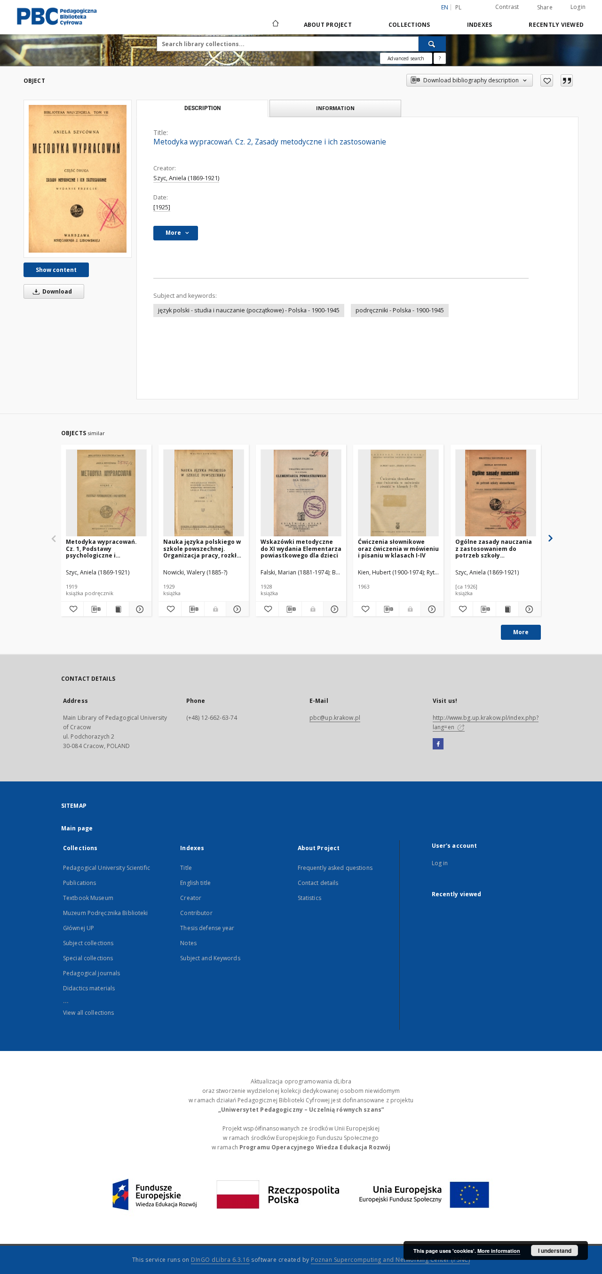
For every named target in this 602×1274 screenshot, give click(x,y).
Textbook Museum (88, 898)
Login (578, 7)
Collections (409, 25)
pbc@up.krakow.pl (334, 718)
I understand (554, 1250)
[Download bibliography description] (95, 609)
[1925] (161, 207)
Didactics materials (89, 988)
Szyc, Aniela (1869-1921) (186, 178)
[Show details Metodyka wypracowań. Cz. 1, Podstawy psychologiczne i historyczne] (139, 609)
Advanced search (406, 58)
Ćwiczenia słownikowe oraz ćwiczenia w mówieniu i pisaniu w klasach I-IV (398, 548)
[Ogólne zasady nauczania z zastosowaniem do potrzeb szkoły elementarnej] (496, 493)
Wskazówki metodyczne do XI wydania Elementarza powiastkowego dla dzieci (301, 548)
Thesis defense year (207, 928)
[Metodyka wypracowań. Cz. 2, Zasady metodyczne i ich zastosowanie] (78, 179)
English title (195, 883)
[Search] (432, 43)
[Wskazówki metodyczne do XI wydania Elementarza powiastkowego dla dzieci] (301, 493)
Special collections (88, 958)
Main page (77, 828)
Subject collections (88, 943)
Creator (190, 898)
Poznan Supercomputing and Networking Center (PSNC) (390, 1260)
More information (498, 1250)
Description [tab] (202, 108)
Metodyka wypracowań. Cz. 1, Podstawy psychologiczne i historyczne (101, 548)
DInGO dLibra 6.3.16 (220, 1260)
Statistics (309, 898)
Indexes (479, 25)
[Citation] (567, 80)
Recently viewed (556, 25)
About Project (328, 25)
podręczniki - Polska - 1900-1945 (400, 310)
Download (56, 291)
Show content (56, 270)
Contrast (507, 7)
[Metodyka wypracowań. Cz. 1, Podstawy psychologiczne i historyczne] (106, 493)
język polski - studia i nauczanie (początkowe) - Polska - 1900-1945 (249, 310)
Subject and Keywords (210, 958)
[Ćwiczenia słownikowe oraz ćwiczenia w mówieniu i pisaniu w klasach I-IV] (398, 493)
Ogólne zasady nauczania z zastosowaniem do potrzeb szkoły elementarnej (493, 548)
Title (186, 868)
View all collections (88, 1013)
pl (458, 7)
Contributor (196, 913)
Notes (188, 943)
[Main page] (274, 24)
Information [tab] (335, 107)
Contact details (318, 883)
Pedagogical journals (91, 973)
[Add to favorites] (546, 80)
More (521, 632)
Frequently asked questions (335, 868)
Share (545, 7)
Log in (440, 863)
